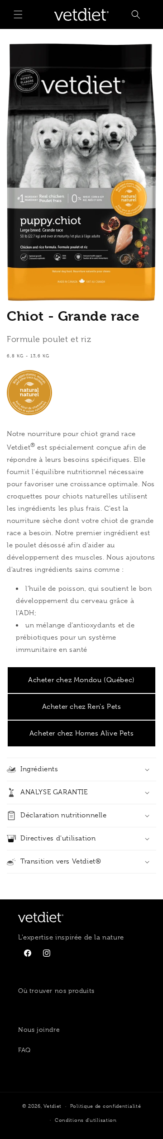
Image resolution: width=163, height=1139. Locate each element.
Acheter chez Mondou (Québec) (81, 680)
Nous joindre (39, 1029)
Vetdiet (52, 1106)
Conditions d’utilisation (86, 1120)
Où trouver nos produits (56, 990)
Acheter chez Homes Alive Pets (81, 733)
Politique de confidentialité (105, 1106)
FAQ (24, 1050)
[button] (18, 14)
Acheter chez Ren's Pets (81, 706)
